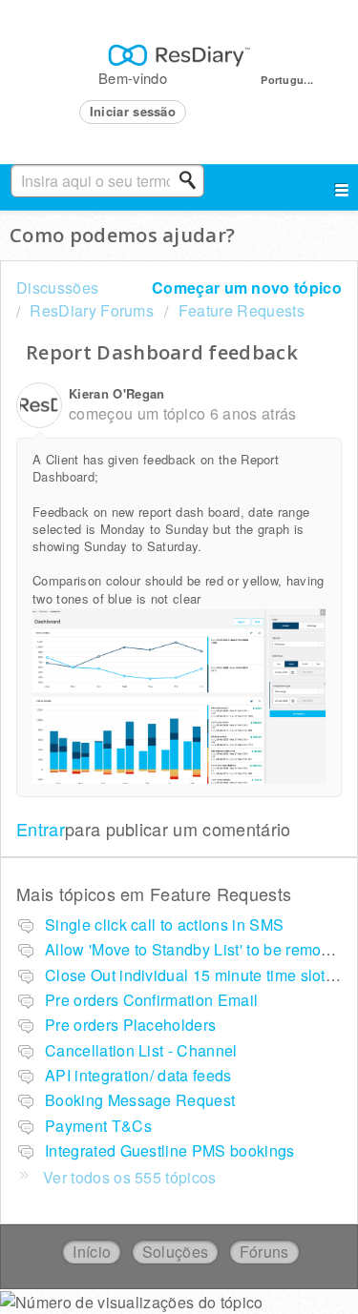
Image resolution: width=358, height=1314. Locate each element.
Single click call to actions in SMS (164, 924)
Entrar (40, 828)
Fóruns (264, 1252)
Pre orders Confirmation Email (151, 1000)
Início (92, 1252)
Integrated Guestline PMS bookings (170, 1150)
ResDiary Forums (92, 310)
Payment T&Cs (98, 1126)
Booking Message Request (140, 1100)
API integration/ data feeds (138, 1075)
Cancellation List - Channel (141, 1050)
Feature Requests (241, 310)
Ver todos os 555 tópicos (130, 1177)
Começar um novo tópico (247, 287)
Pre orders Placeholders (130, 1025)
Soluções (175, 1252)
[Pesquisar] (193, 180)
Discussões (57, 287)
